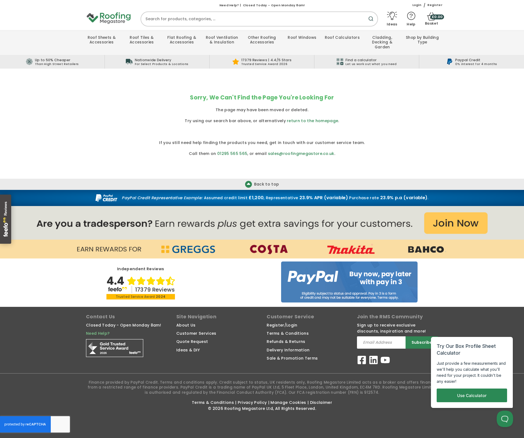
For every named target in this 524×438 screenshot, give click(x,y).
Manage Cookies (288, 402)
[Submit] (372, 22)
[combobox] (259, 19)
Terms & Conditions (288, 333)
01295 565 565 (232, 153)
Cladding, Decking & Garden (382, 42)
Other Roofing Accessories (262, 40)
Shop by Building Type (422, 40)
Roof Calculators (342, 37)
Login (417, 5)
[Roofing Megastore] (109, 18)
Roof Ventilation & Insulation (222, 40)
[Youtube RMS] (385, 360)
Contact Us (100, 316)
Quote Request (192, 341)
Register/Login (282, 325)
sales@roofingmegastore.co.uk (301, 153)
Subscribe (422, 342)
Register (434, 5)
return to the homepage (312, 121)
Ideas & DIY (188, 350)
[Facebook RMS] (362, 360)
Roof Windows (302, 37)
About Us (186, 325)
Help (411, 24)
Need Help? (97, 333)
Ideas (392, 24)
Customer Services (196, 333)
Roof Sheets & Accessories (102, 40)
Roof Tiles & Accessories (142, 40)
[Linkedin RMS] (373, 360)
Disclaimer (321, 402)
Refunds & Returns (286, 341)
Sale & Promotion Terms (292, 358)
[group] (157, 62)
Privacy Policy (252, 402)
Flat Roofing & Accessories (181, 40)
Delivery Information (288, 350)
